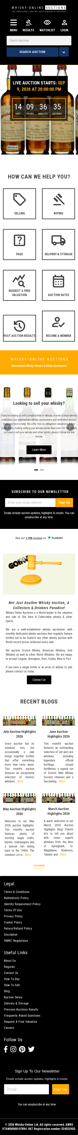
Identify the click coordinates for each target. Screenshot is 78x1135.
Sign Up (64, 502)
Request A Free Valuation (20, 1022)
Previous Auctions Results (21, 1009)
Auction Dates (13, 997)
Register (9, 967)
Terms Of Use (13, 910)
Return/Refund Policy (18, 928)
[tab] (36, 469)
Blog (7, 991)
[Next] (70, 427)
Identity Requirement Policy (22, 904)
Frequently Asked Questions (22, 1015)
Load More (39, 865)
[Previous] (7, 427)
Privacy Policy (13, 916)
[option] (39, 107)
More (20, 781)
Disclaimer (11, 934)
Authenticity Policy (16, 898)
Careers (9, 1028)
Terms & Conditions (17, 892)
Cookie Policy (13, 922)
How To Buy (12, 979)
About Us (10, 961)
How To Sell (12, 985)
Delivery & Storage (16, 1003)
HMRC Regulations (16, 940)
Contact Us (11, 973)
